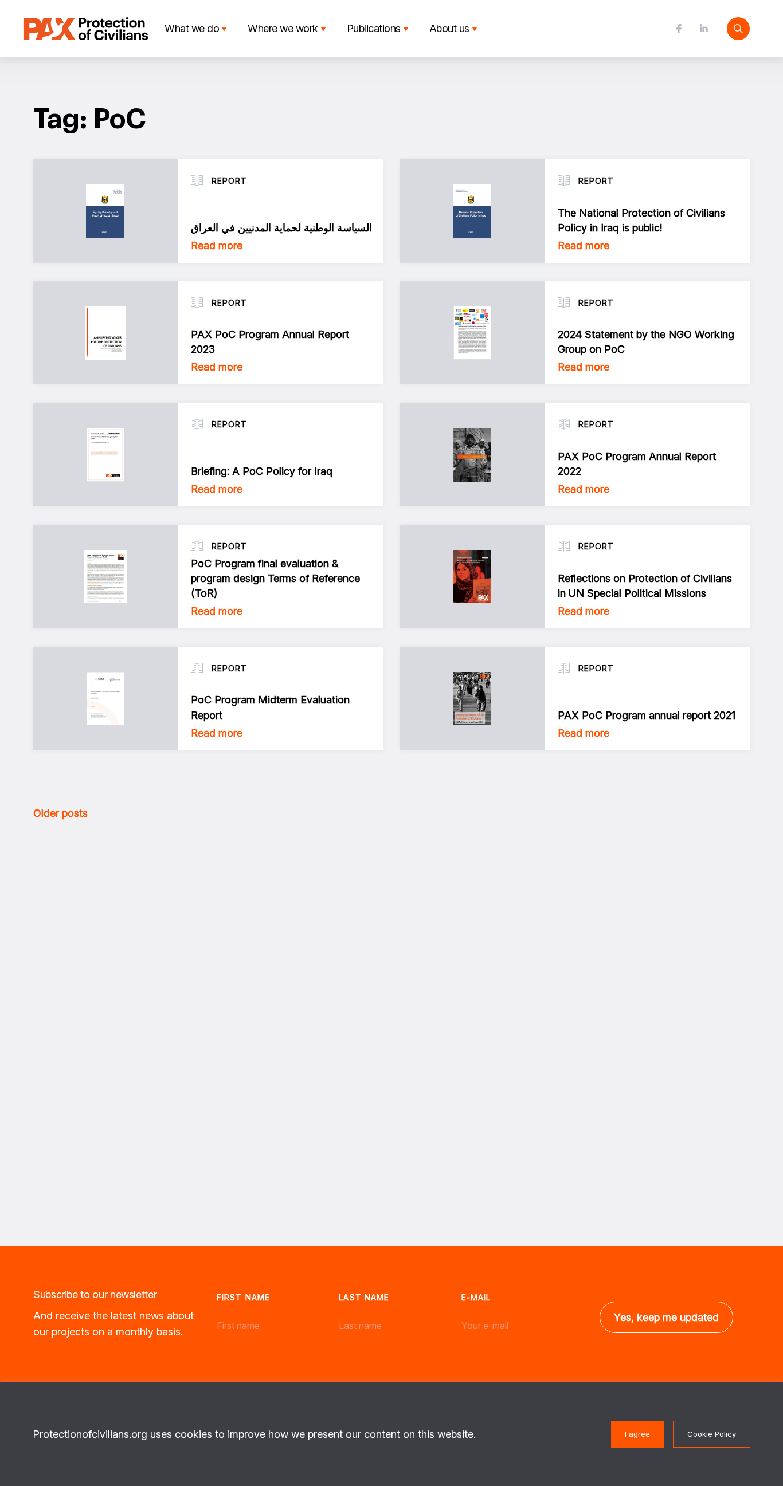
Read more (216, 245)
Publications (374, 28)
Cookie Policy (711, 1433)
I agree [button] (637, 1433)
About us (449, 28)
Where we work (283, 28)
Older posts (60, 813)
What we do (192, 28)
